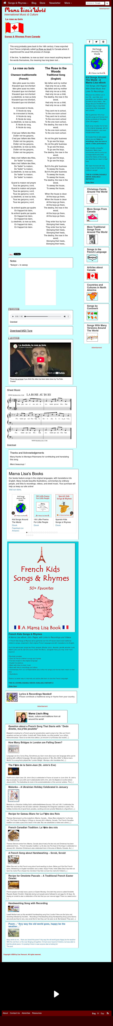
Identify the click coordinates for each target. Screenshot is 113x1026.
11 (45, 532)
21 (32, 535)
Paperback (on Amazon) (18, 529)
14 (51, 532)
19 (28, 535)
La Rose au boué (43, 49)
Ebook (14, 525)
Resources (37, 1012)
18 (26, 535)
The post (10, 946)
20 (30, 535)
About (5, 1012)
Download (13, 321)
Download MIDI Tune (21, 330)
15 (53, 532)
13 (49, 532)
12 (47, 532)
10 (43, 532)
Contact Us (15, 1012)
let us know (19, 379)
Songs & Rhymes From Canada (22, 36)
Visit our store (15, 489)
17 (56, 532)
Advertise (26, 1012)
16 (55, 532)
